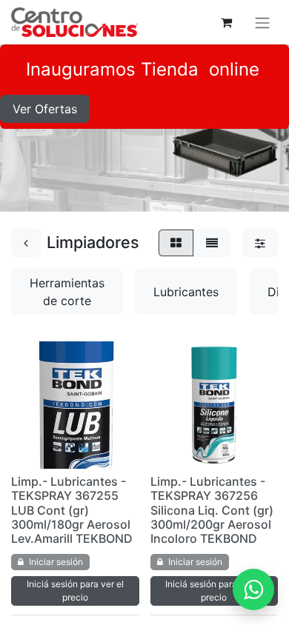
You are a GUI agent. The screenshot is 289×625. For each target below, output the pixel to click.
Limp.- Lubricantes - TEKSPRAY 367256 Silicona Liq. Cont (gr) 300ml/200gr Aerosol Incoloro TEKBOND (211, 510)
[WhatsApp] (253, 589)
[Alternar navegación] (262, 22)
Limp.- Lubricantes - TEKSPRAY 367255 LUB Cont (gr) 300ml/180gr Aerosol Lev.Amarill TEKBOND (72, 510)
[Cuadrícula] (176, 243)
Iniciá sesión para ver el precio (75, 590)
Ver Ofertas (45, 108)
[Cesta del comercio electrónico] (226, 22)
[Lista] (211, 243)
